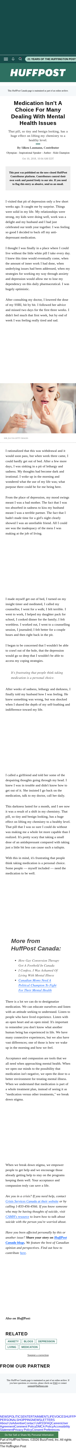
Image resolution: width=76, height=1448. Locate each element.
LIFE (51, 1416)
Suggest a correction (38, 1355)
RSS (42, 1423)
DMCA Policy (44, 1426)
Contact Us (32, 1423)
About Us (6, 1423)
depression (46, 1341)
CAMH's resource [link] (17, 1216)
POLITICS (16, 1416)
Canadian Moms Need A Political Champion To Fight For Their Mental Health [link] (37, 985)
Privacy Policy (22, 1429)
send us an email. (54, 184)
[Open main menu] (6, 59)
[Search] (20, 59)
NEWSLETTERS (43, 1419)
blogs (28, 1341)
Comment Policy (25, 1426)
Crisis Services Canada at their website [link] (32, 1201)
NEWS (4, 1416)
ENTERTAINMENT (35, 1416)
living (12, 1347)
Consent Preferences (46, 1429)
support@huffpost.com (38, 1386)
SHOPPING (24, 1419)
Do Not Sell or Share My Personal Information (29, 1435)
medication (29, 1347)
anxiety (13, 1341)
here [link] (23, 1253)
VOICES (59, 1416)
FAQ (55, 1383)
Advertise (18, 1423)
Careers (56, 1423)
